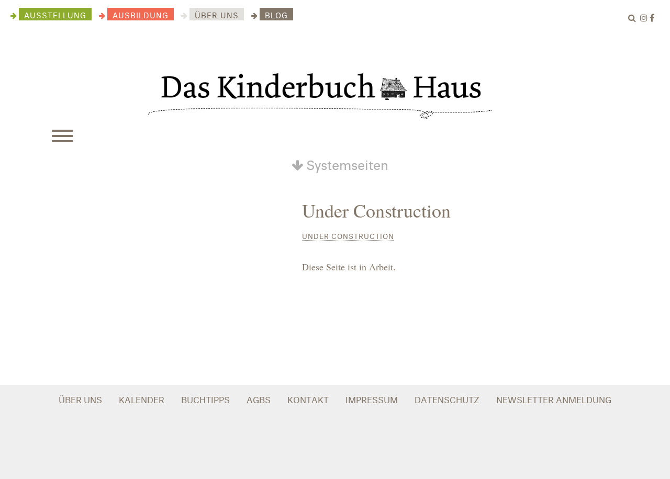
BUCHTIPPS (205, 398)
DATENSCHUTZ (447, 398)
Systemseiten (345, 162)
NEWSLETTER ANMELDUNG (553, 398)
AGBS (259, 398)
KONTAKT (308, 398)
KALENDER (141, 398)
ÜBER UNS (80, 398)
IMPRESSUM (371, 398)
